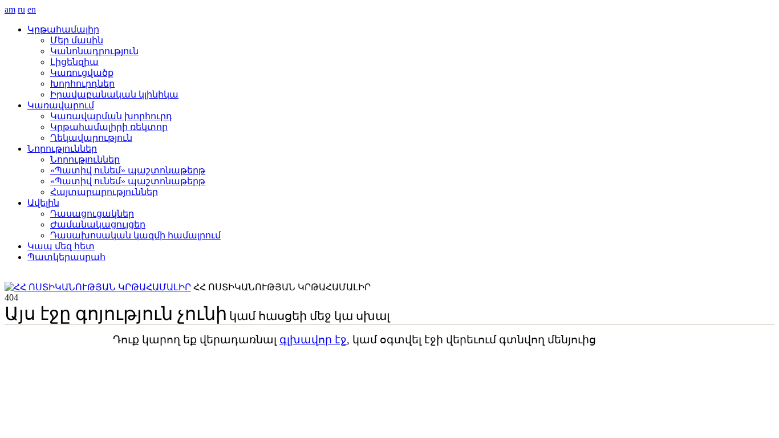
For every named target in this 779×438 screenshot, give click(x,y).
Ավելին (43, 203)
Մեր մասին (76, 40)
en (31, 9)
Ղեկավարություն (91, 138)
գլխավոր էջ (313, 340)
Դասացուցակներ (92, 213)
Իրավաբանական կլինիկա (114, 94)
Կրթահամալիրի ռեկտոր (109, 127)
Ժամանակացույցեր (97, 224)
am (10, 9)
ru (21, 9)
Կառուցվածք (81, 73)
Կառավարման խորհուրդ (111, 116)
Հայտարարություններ (104, 192)
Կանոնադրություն (94, 51)
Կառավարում (60, 105)
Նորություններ (62, 148)
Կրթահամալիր (63, 29)
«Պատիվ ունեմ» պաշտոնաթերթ (127, 170)
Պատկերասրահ (66, 257)
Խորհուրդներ (82, 83)
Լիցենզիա (74, 62)
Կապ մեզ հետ (61, 246)
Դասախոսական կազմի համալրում (135, 235)
